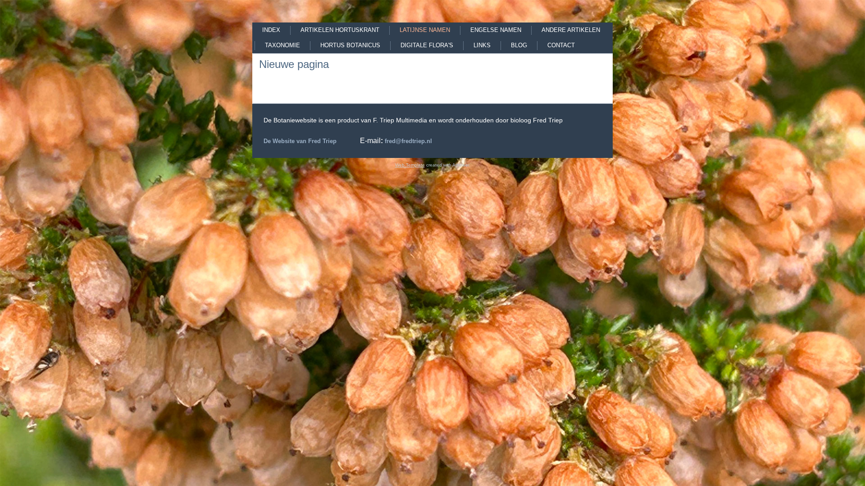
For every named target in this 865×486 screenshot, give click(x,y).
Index (271, 30)
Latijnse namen (425, 30)
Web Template (410, 164)
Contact (561, 45)
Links (482, 45)
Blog (519, 45)
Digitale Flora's (427, 45)
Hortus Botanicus (350, 45)
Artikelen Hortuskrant (339, 30)
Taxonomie (282, 45)
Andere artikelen (571, 30)
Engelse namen (495, 30)
